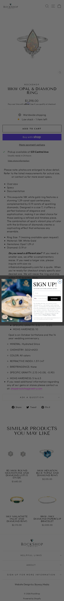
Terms (54, 315)
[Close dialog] (60, 281)
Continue (54, 299)
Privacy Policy (47, 315)
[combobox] (36, 298)
